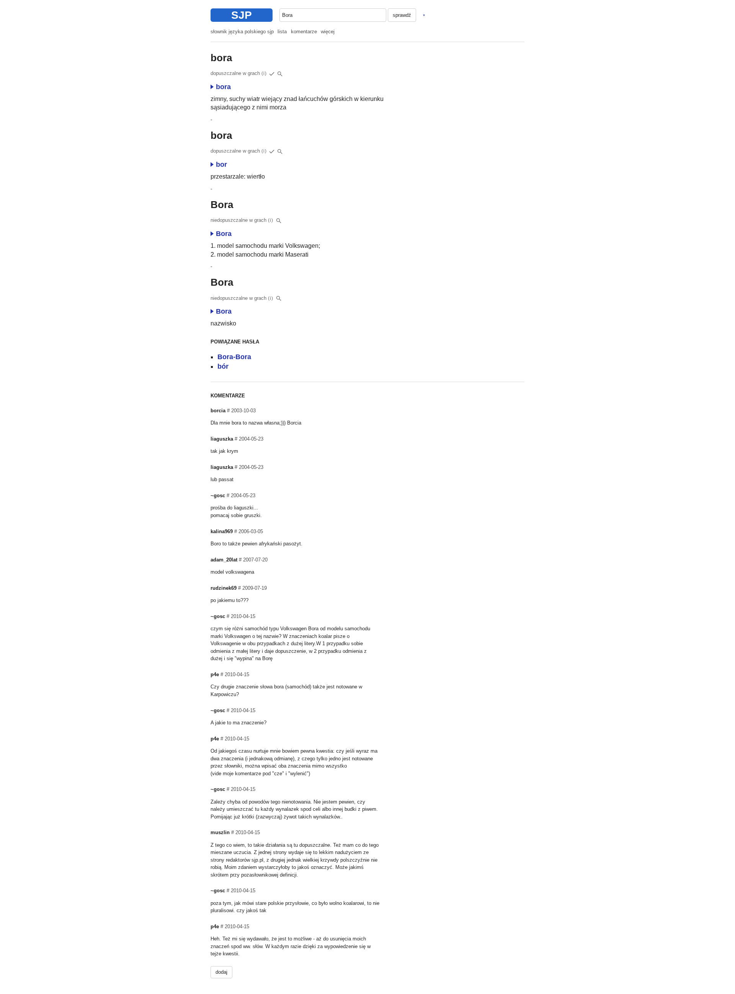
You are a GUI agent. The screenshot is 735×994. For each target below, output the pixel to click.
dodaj (221, 972)
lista (282, 31)
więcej (328, 31)
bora (223, 87)
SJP (241, 15)
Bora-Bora (234, 357)
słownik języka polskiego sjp (242, 31)
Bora (224, 234)
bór (223, 366)
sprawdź (402, 15)
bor (221, 164)
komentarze (304, 31)
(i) (264, 73)
